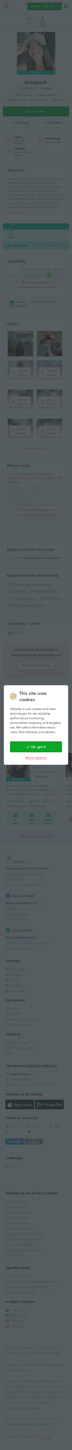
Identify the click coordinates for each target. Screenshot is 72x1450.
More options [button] (36, 757)
